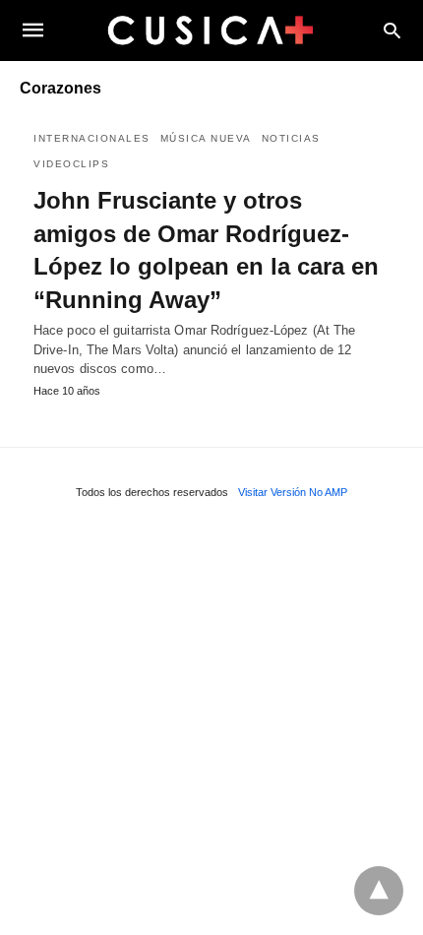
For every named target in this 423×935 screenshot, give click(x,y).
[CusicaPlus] (210, 29)
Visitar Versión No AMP (292, 492)
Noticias (291, 138)
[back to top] (378, 890)
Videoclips (71, 163)
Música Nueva (206, 138)
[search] (392, 30)
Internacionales (92, 138)
